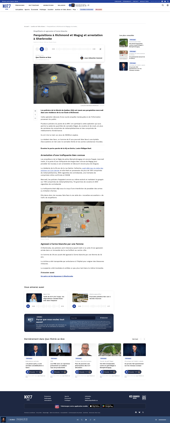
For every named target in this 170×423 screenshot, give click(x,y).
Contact (87, 398)
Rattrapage (47, 398)
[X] (168, 1)
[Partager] (100, 49)
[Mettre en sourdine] (156, 419)
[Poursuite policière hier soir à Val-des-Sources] (80, 297)
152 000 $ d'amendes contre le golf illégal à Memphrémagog (136, 45)
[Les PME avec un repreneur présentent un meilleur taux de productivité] (60, 349)
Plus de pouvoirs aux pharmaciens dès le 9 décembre (82, 365)
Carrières (85, 412)
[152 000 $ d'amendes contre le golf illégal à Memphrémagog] (123, 43)
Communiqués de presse (75, 412)
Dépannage (46, 412)
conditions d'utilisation (101, 328)
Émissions (47, 396)
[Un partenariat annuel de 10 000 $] (123, 55)
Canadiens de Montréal (86, 9)
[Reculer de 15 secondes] (37, 49)
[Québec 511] (144, 399)
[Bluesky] (165, 1)
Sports (67, 396)
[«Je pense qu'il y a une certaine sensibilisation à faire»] (35, 349)
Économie (68, 398)
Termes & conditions (29, 412)
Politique (67, 400)
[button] (77, 419)
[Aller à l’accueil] (7, 7)
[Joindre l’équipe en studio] (88, 5)
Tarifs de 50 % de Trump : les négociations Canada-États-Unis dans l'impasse (53, 298)
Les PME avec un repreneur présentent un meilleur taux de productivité (60, 365)
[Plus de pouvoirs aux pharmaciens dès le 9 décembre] (85, 349)
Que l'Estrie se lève (43, 57)
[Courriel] (35, 118)
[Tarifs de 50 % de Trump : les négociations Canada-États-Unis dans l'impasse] (34, 297)
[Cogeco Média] (134, 398)
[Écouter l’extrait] (42, 49)
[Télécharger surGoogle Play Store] (108, 406)
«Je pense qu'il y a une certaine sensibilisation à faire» (34, 365)
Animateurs (48, 400)
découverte (99, 9)
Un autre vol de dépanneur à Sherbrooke (57, 276)
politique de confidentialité (84, 328)
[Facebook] (162, 1)
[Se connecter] (167, 5)
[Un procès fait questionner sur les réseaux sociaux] (123, 66)
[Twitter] (35, 115)
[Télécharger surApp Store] (94, 406)
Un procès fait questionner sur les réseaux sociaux (135, 68)
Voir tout (135, 339)
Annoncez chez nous (94, 412)
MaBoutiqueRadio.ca (91, 400)
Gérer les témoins (55, 412)
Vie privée (39, 412)
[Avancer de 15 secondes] (46, 49)
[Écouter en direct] (70, 5)
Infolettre (88, 396)
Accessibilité (64, 412)
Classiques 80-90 (80, 5)
